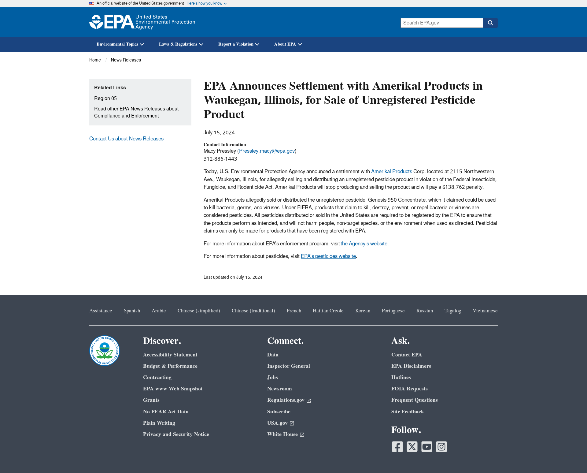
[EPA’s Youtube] (427, 447)
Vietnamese (485, 310)
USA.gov (277, 423)
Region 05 (105, 98)
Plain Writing (159, 423)
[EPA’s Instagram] (441, 447)
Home (95, 60)
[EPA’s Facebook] (397, 447)
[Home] (142, 22)
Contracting (157, 377)
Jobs (272, 377)
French (294, 310)
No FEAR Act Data (166, 411)
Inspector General (288, 366)
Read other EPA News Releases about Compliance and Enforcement (136, 112)
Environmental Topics (117, 44)
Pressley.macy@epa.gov (267, 151)
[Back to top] (570, 456)
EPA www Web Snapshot (173, 388)
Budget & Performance (170, 366)
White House (282, 434)
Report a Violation (235, 44)
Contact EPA (406, 355)
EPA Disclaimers (411, 366)
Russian (424, 310)
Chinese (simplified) (199, 310)
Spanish (132, 310)
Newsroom (279, 388)
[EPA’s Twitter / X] (412, 447)
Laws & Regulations (178, 44)
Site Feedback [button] (407, 411)
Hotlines (401, 377)
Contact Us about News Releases (126, 138)
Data (273, 355)
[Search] (490, 23)
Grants (151, 400)
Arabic (159, 310)
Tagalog (453, 310)
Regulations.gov (286, 400)
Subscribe (278, 411)
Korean (362, 310)
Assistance (100, 310)
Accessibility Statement (170, 355)
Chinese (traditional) (253, 310)
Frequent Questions (414, 400)
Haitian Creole (328, 310)
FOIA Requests (409, 388)
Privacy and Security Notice (176, 434)
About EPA (285, 44)
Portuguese (393, 310)
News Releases (126, 60)
